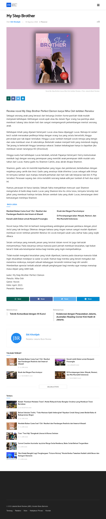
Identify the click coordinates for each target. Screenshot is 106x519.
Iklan (25, 510)
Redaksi (18, 510)
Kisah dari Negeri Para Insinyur (70, 211)
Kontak (48, 510)
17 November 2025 (74, 378)
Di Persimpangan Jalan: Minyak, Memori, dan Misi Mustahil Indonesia (76, 217)
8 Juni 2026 (23, 447)
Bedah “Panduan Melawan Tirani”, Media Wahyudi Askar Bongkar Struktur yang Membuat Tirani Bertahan (55, 403)
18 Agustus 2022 (31, 22)
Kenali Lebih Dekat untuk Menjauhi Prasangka (27, 219)
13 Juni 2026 (23, 367)
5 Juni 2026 (23, 459)
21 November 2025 (26, 376)
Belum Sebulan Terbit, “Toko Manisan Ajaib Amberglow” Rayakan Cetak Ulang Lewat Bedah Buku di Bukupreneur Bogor (57, 413)
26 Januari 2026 (73, 365)
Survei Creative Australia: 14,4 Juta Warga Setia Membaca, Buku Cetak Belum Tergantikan (53, 443)
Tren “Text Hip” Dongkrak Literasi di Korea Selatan (38, 433)
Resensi (44, 22)
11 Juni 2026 (23, 437)
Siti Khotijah (15, 22)
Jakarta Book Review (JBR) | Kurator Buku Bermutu (30, 506)
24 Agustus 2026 (25, 408)
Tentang (9, 510)
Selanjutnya (53, 387)
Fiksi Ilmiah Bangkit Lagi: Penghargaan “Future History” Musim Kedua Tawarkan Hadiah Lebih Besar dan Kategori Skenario (58, 454)
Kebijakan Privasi (36, 510)
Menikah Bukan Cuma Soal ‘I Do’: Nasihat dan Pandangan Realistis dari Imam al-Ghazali (26, 213)
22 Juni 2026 (23, 418)
